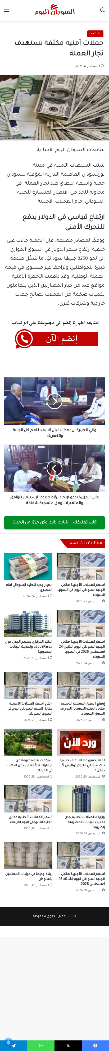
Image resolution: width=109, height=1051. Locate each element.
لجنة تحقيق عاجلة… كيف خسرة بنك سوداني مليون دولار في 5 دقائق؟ (82, 766)
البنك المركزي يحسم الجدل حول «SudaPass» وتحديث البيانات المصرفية (28, 647)
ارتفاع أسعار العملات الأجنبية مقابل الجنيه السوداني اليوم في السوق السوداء (29, 709)
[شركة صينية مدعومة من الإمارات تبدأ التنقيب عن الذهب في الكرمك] (28, 742)
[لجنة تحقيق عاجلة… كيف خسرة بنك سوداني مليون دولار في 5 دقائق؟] (81, 742)
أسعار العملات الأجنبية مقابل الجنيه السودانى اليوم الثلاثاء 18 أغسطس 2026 (82, 879)
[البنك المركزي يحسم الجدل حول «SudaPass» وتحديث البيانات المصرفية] (28, 623)
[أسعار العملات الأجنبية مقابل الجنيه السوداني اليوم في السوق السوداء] (81, 567)
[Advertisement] (54, 78)
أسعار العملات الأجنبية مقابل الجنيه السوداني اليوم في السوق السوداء (81, 590)
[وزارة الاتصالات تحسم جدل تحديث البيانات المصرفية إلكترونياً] (81, 798)
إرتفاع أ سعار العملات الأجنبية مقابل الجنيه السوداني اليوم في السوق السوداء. (82, 709)
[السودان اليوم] (54, 10)
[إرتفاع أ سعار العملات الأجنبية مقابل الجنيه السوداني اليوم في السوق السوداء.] (81, 685)
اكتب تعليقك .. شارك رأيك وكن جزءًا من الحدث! (54, 522)
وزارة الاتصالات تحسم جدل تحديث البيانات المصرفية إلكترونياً (85, 822)
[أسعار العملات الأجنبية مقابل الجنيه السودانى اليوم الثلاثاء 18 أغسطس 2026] (81, 855)
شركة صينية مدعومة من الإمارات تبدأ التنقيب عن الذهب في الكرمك (29, 766)
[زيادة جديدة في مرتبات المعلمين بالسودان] (28, 855)
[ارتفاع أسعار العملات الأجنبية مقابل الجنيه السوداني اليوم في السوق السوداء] (28, 685)
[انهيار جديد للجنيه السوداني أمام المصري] (28, 567)
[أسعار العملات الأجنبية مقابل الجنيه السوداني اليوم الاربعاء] (28, 798)
